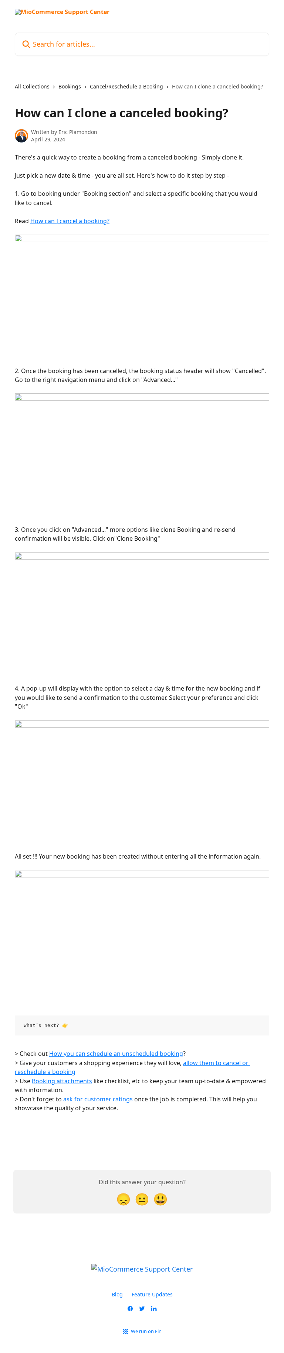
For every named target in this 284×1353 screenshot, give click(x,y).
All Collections (32, 86)
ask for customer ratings (98, 1099)
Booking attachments (62, 1081)
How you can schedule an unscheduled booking (116, 1054)
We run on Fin (146, 1331)
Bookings (69, 86)
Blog (117, 1294)
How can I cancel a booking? (69, 221)
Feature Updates (152, 1294)
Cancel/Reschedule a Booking (126, 86)
